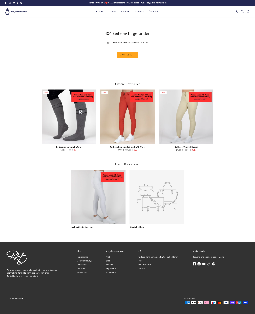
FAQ (140, 260)
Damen (112, 11)
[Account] (236, 11)
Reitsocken (82, 264)
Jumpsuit (81, 268)
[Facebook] (6, 3)
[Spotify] (21, 3)
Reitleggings (82, 257)
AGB (108, 257)
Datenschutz (111, 272)
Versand (141, 268)
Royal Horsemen (17, 299)
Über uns (153, 11)
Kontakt (109, 264)
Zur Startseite (127, 55)
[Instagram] (10, 3)
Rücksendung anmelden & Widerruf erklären (158, 257)
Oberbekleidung (84, 260)
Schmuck (139, 11)
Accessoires (82, 272)
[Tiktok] (17, 3)
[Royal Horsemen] (16, 11)
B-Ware (99, 11)
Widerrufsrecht (145, 264)
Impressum (111, 268)
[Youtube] (14, 3)
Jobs (108, 260)
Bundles (125, 11)
